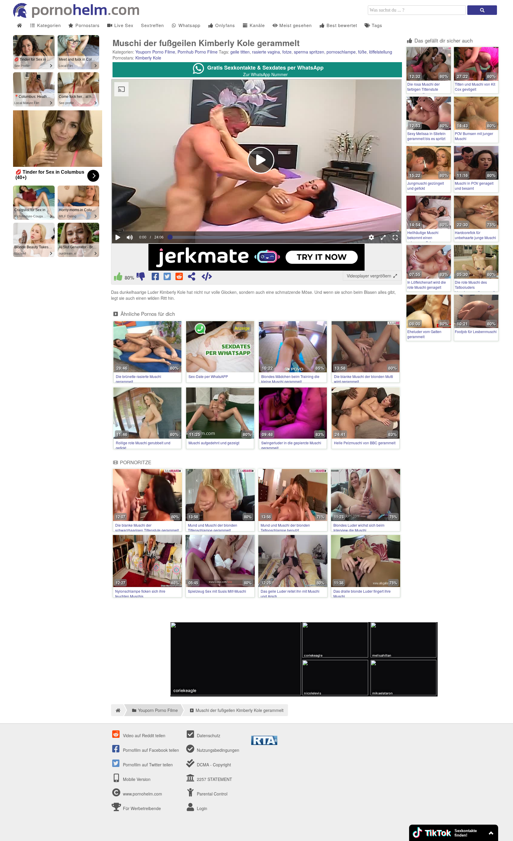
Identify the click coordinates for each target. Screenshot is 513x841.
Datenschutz (208, 735)
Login (201, 808)
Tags (376, 25)
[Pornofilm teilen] (191, 278)
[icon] (19, 25)
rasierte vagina (266, 52)
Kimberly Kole (148, 58)
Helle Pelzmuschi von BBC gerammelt (364, 442)
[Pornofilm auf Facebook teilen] (156, 278)
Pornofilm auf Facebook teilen (150, 750)
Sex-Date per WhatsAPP (208, 376)
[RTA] (264, 743)
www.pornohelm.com (142, 794)
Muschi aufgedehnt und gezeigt (214, 442)
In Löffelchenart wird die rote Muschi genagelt (426, 285)
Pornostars (87, 25)
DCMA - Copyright (213, 765)
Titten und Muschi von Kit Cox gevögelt (475, 86)
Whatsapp (188, 25)
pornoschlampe (341, 52)
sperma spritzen (309, 52)
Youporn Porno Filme (155, 52)
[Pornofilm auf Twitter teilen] (167, 278)
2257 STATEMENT (214, 779)
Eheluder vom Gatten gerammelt (424, 334)
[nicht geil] (140, 278)
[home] (117, 710)
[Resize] (383, 237)
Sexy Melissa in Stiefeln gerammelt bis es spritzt (426, 136)
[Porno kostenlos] (78, 16)
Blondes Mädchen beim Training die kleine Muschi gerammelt (290, 379)
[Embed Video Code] (206, 278)
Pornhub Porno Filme (198, 52)
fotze (287, 52)
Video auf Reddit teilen (143, 735)
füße (362, 52)
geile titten (240, 52)
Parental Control (211, 794)
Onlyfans (224, 25)
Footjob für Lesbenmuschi (476, 331)
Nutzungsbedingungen (217, 750)
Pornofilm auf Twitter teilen (147, 765)
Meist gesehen (295, 25)
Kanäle (256, 25)
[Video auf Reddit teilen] (179, 278)
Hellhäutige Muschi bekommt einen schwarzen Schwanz (424, 237)
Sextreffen (152, 25)
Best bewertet (341, 25)
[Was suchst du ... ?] (482, 10)
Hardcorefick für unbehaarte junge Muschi (475, 235)
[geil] (118, 278)
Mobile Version (136, 779)
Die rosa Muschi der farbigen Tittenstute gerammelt (423, 89)
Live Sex (123, 25)
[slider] (266, 237)
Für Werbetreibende (141, 808)
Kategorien (48, 25)
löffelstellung (380, 52)
